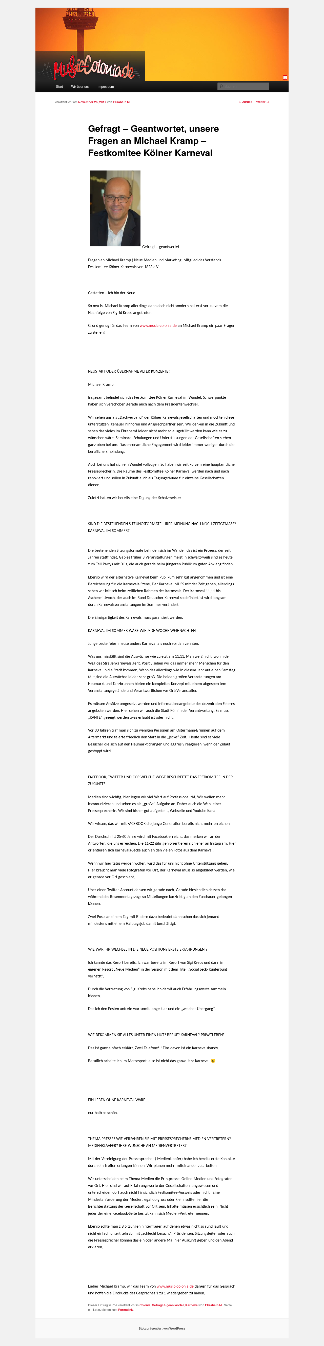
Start (59, 86)
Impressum (105, 86)
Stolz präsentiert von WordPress (162, 1328)
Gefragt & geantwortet (168, 1305)
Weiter (262, 101)
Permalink (125, 1309)
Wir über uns (80, 86)
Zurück (245, 101)
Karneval (191, 1305)
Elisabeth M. (121, 102)
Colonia (144, 1305)
